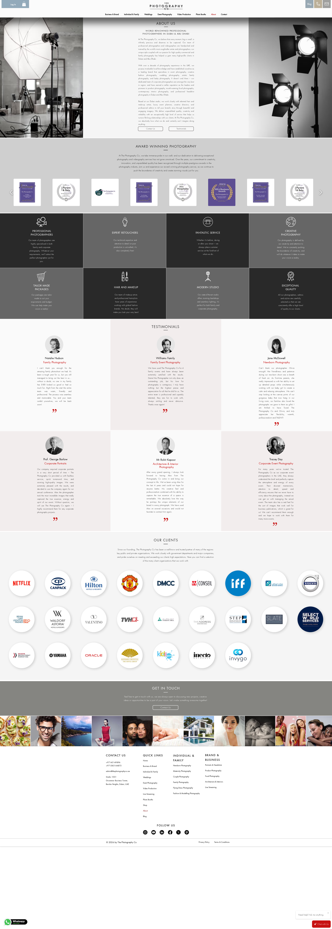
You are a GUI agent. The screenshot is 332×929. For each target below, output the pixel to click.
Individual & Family (150, 771)
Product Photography (213, 770)
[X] (178, 832)
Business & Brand (150, 766)
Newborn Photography (182, 765)
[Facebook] (170, 832)
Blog (145, 816)
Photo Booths (148, 799)
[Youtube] (153, 832)
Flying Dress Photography (183, 788)
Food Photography (212, 776)
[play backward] (11, 192)
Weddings (147, 777)
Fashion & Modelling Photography (184, 793)
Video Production (150, 788)
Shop (145, 805)
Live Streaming (148, 794)
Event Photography (150, 783)
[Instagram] (145, 832)
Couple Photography (181, 776)
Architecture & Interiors (214, 781)
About (145, 810)
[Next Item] (327, 731)
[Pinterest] (187, 832)
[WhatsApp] (15, 922)
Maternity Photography (182, 771)
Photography (166, 467)
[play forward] (321, 192)
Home (145, 760)
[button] (24, 4)
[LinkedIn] (162, 832)
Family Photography (181, 782)
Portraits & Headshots (213, 765)
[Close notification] (328, 913)
